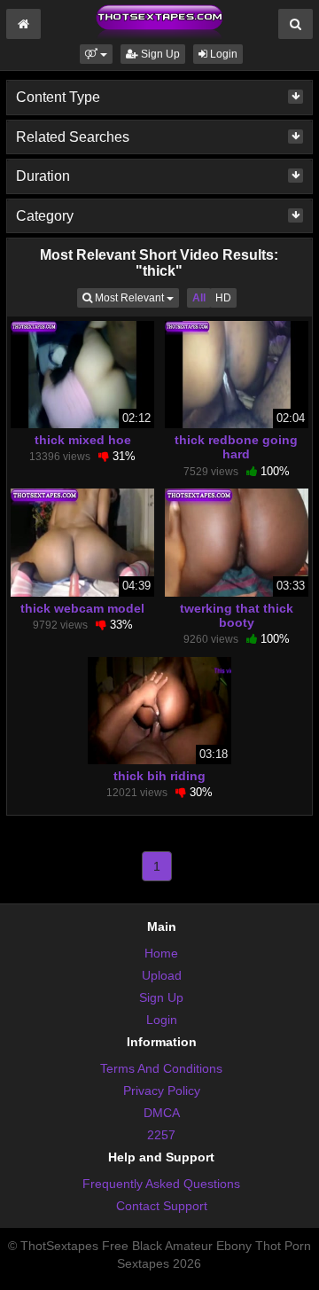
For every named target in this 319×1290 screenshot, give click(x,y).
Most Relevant (135, 297)
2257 (161, 1135)
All (199, 298)
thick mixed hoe (83, 440)
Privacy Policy (161, 1090)
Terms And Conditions (161, 1068)
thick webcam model (82, 608)
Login (222, 54)
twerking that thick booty (236, 615)
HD (223, 298)
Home (161, 953)
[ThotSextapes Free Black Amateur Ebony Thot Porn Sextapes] (159, 21)
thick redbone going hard (236, 447)
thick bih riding (159, 776)
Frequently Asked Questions (161, 1184)
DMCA (162, 1113)
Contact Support (161, 1206)
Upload (162, 975)
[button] (96, 54)
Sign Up (159, 54)
